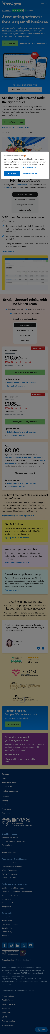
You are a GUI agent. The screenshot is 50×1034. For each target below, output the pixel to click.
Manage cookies (30, 173)
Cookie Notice (29, 167)
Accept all (12, 173)
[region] (25, 165)
